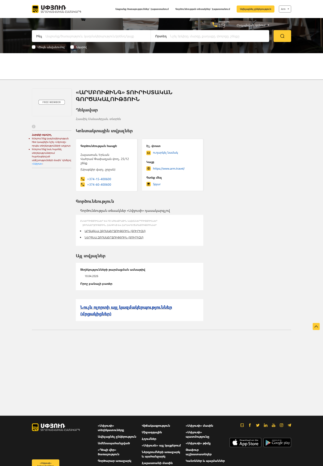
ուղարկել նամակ (165, 152)
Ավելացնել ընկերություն (255, 8)
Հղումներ (149, 439)
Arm (283, 8)
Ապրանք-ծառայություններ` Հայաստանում (142, 8)
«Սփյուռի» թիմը (198, 443)
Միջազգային (152, 432)
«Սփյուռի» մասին (199, 425)
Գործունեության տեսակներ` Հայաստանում (202, 8)
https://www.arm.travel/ (169, 168)
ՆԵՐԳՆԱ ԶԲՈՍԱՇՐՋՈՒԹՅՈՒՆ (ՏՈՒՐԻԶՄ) (114, 237)
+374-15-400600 (99, 179)
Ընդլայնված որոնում (251, 25)
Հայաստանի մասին (157, 463)
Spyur (157, 184)
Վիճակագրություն (156, 425)
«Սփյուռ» (37, 163)
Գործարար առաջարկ (114, 461)
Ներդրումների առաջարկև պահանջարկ (161, 454)
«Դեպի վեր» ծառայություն (108, 452)
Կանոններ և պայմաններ (205, 461)
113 (222, 25)
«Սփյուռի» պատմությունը (197, 434)
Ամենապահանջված (114, 443)
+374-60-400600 (99, 184)
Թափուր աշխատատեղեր (199, 452)
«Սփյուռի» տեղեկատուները (111, 427)
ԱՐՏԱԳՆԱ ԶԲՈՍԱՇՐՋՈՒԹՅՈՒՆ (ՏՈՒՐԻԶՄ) (115, 231)
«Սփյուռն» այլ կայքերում (161, 445)
